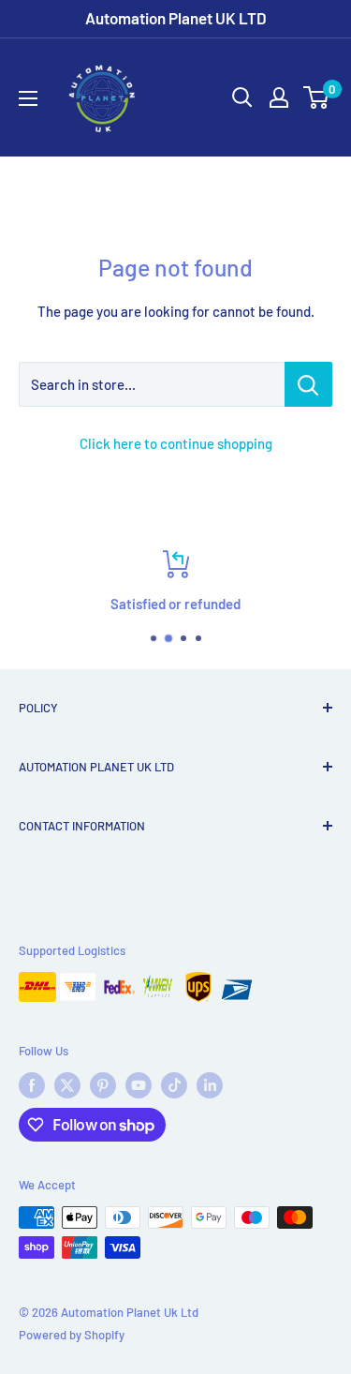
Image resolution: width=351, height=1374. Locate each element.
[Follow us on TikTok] (174, 1085)
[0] (317, 97)
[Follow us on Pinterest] (103, 1085)
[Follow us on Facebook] (32, 1085)
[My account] (279, 97)
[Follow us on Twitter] (67, 1085)
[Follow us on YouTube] (138, 1085)
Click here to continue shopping (176, 443)
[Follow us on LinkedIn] (210, 1085)
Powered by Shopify (71, 1334)
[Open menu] (28, 98)
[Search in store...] (308, 384)
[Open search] (242, 97)
